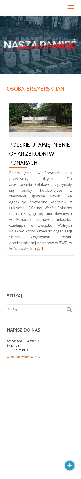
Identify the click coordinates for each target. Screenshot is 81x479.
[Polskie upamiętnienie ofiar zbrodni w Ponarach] (40, 117)
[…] (40, 248)
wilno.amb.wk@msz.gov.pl (24, 357)
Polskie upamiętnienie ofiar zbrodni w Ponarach (39, 153)
